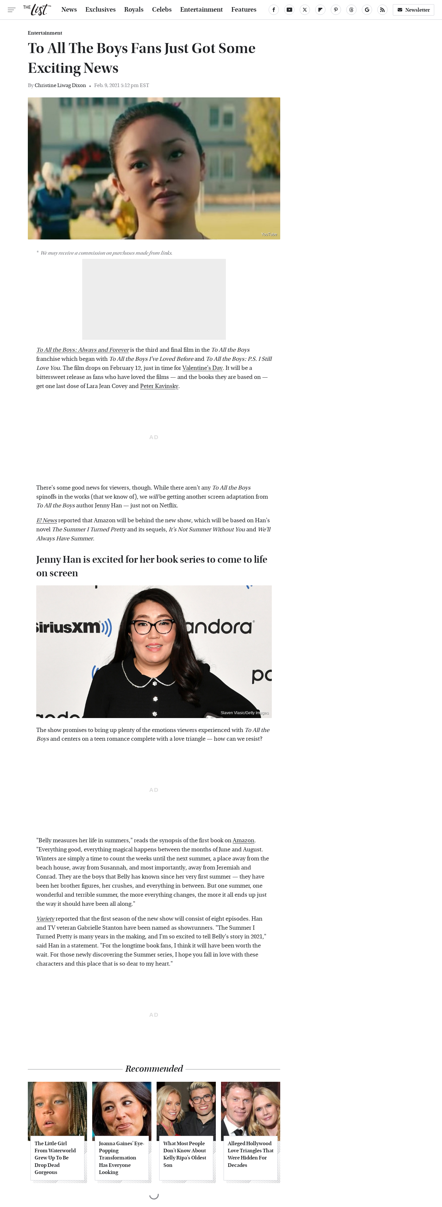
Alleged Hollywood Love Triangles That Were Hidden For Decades (250, 1154)
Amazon (243, 840)
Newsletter (417, 10)
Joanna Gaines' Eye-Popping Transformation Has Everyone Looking (121, 1158)
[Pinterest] (336, 10)
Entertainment (201, 10)
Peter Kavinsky (159, 386)
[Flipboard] (320, 10)
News (69, 10)
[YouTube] (289, 10)
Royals (134, 10)
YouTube (269, 234)
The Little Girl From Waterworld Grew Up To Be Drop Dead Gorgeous (55, 1158)
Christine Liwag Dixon (60, 85)
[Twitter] (305, 10)
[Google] (367, 10)
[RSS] (382, 10)
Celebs (162, 10)
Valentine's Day (202, 368)
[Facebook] (274, 10)
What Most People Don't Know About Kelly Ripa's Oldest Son (184, 1154)
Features (244, 10)
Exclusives (100, 10)
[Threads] (351, 10)
